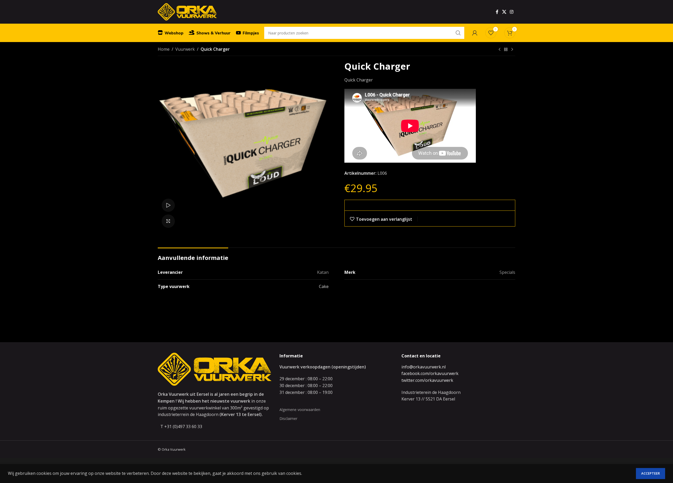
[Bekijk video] (168, 205)
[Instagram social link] (511, 12)
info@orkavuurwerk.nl (423, 367)
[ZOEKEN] (458, 33)
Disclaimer (288, 418)
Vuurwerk (185, 49)
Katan (323, 272)
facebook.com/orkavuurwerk (429, 373)
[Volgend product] (512, 50)
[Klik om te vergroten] (168, 221)
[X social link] (504, 12)
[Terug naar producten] (506, 50)
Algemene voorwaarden (299, 409)
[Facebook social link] (497, 12)
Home (164, 49)
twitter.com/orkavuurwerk (427, 380)
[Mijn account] (475, 33)
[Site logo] (187, 11)
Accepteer (650, 473)
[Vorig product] (499, 50)
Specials (507, 272)
